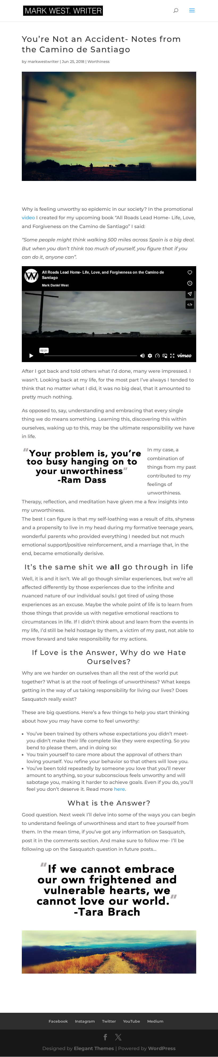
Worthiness (98, 61)
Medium (155, 1021)
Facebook (58, 1021)
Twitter (109, 1021)
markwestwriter (43, 61)
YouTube (131, 1021)
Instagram (85, 1021)
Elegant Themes (94, 1048)
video (28, 218)
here (119, 789)
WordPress (162, 1048)
